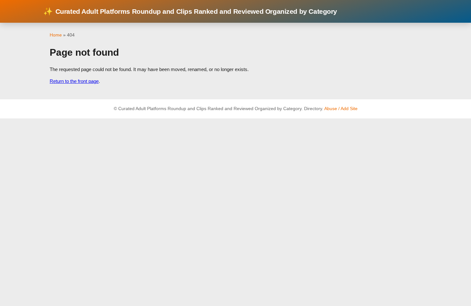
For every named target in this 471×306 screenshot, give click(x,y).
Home (56, 34)
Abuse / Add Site (341, 108)
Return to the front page (74, 81)
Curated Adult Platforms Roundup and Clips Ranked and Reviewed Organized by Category (190, 11)
